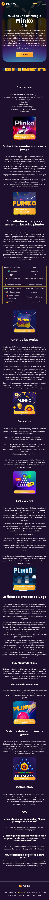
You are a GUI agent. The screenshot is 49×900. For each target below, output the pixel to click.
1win (34, 895)
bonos (29, 895)
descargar (12, 892)
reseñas (21, 895)
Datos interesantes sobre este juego (24, 95)
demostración (12, 895)
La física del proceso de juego (24, 107)
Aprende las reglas (24, 100)
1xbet (39, 895)
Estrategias (24, 104)
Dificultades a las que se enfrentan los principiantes (24, 97)
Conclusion (24, 112)
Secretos (24, 102)
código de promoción (33, 892)
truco (44, 892)
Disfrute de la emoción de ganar (24, 109)
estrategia (21, 892)
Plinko (5, 892)
